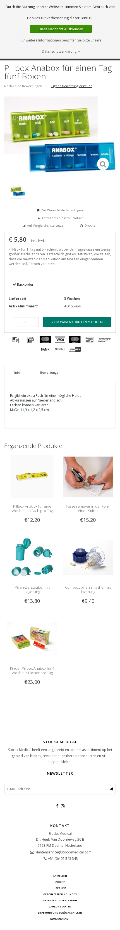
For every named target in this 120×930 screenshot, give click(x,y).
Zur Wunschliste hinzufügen (62, 210)
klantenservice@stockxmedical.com (63, 852)
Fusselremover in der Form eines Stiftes (88, 508)
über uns (60, 888)
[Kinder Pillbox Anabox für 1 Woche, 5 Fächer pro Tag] (32, 638)
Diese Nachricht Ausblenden (61, 29)
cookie (60, 882)
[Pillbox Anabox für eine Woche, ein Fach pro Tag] (32, 476)
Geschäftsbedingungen (60, 894)
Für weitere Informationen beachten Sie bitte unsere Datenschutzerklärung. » (61, 46)
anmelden (60, 876)
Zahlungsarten (60, 906)
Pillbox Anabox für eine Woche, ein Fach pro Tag (32, 508)
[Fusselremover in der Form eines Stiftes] (88, 476)
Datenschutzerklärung (60, 900)
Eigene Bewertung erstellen (71, 86)
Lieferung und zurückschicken (60, 912)
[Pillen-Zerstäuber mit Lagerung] (32, 557)
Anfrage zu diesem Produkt (62, 218)
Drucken (91, 225)
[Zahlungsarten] (16, 340)
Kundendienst (60, 919)
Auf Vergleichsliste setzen (46, 225)
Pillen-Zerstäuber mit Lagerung (32, 589)
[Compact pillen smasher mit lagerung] (88, 557)
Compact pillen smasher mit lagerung (88, 589)
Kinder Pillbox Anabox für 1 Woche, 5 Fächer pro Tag (32, 670)
